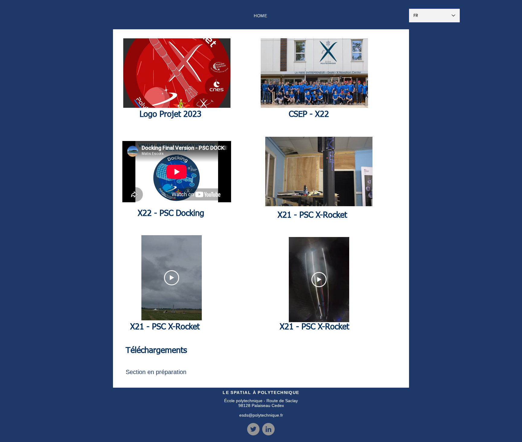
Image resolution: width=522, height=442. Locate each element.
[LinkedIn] (268, 429)
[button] (176, 73)
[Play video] (171, 277)
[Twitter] (253, 429)
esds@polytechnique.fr (261, 415)
